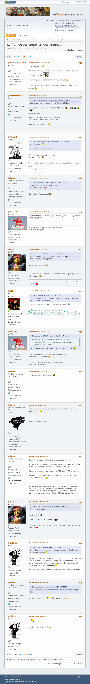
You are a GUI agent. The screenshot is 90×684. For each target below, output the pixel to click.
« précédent (69, 50)
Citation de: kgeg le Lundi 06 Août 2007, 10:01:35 (47, 547)
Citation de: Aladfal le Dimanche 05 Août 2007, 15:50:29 (49, 183)
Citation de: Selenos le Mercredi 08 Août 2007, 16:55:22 (49, 587)
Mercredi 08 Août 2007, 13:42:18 (38, 502)
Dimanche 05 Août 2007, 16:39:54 (38, 178)
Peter (12, 178)
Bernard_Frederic (18, 62)
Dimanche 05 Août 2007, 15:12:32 (38, 96)
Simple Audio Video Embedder (12, 679)
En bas (9, 56)
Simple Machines (20, 677)
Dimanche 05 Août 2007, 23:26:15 (38, 371)
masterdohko (16, 95)
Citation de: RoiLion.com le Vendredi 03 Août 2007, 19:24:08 (51, 100)
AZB (12, 249)
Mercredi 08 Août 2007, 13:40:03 (38, 456)
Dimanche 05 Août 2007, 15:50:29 (38, 137)
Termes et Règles (73, 677)
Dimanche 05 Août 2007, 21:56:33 (38, 249)
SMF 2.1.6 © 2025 (9, 677)
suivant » (79, 50)
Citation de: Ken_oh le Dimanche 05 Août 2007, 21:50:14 (49, 254)
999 (11, 291)
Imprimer (80, 56)
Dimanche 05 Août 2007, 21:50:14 (38, 212)
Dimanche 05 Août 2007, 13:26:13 (38, 62)
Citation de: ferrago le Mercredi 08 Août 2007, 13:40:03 (49, 506)
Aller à (49, 664)
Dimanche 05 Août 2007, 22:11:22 (38, 331)
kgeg (12, 405)
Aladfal (13, 137)
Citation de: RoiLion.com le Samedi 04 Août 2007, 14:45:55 (50, 142)
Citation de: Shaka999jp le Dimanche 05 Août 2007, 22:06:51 (51, 336)
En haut (9, 654)
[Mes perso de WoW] (9, 114)
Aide (64, 677)
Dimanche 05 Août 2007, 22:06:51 (38, 291)
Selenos (13, 543)
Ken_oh (13, 211)
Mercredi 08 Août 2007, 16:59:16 (38, 582)
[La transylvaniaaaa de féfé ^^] (9, 199)
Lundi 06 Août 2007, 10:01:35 (37, 405)
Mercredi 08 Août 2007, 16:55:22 (38, 543)
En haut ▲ (82, 677)
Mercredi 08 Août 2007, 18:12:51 (38, 616)
